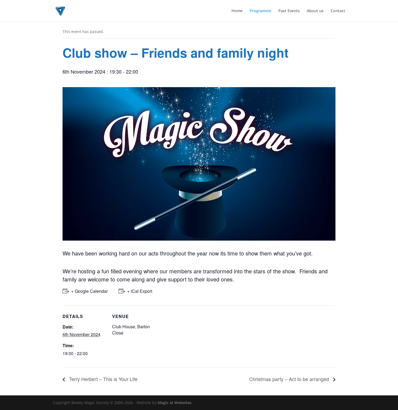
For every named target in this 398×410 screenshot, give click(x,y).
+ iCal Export (139, 291)
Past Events (289, 11)
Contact (338, 11)
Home (237, 11)
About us (315, 11)
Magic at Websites (174, 402)
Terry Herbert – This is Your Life (103, 378)
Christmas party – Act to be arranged (289, 378)
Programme (260, 11)
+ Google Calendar (89, 291)
